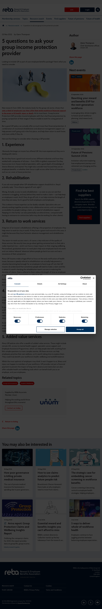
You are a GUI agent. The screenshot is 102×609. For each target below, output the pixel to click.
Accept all (80, 329)
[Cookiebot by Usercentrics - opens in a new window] (82, 278)
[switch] (40, 321)
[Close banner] (93, 278)
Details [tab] (39, 284)
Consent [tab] (17, 284)
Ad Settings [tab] (62, 284)
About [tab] (84, 284)
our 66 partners (19, 294)
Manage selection (51, 329)
